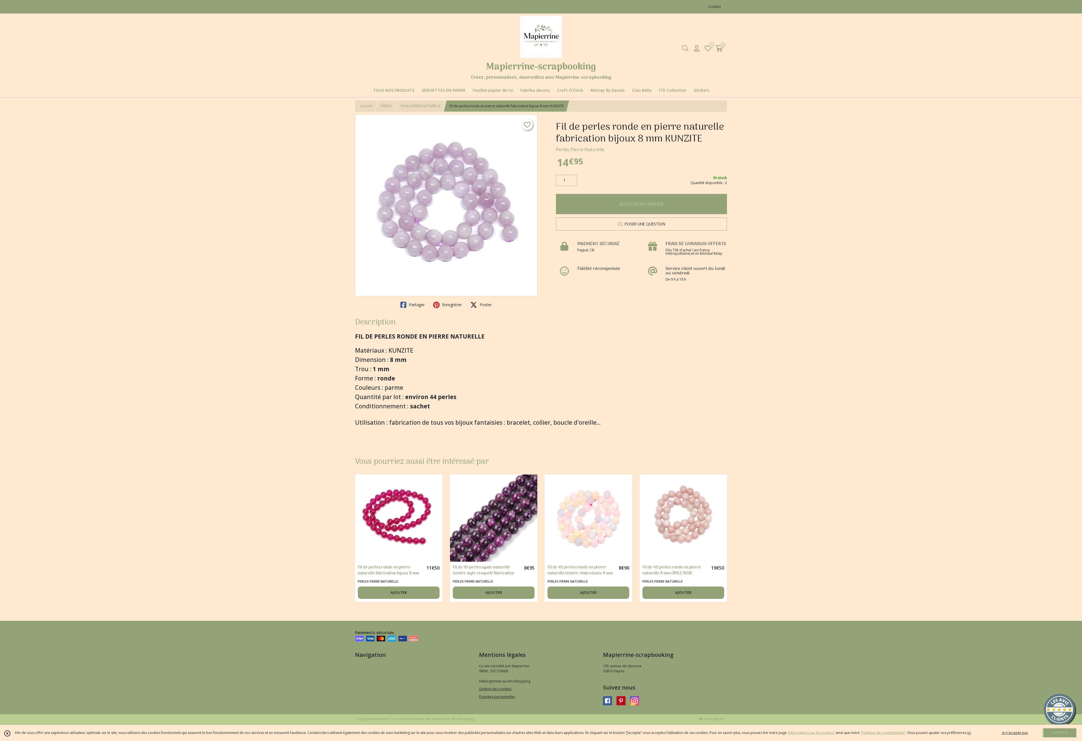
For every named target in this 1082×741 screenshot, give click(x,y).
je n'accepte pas (1015, 732)
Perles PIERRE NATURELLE (420, 106)
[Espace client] (696, 48)
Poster (485, 304)
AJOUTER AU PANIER (641, 204)
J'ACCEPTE (1060, 732)
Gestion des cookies (495, 688)
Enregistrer (451, 304)
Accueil (366, 106)
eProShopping (463, 719)
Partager (416, 304)
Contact (714, 6)
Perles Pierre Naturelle (580, 149)
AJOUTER (399, 592)
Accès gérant (713, 719)
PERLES (386, 106)
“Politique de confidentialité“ (883, 732)
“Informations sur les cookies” (811, 732)
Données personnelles (497, 696)
